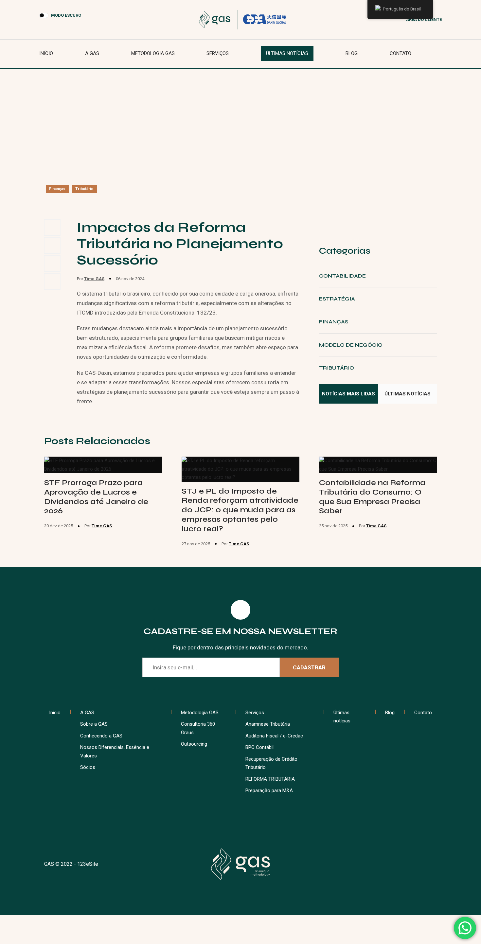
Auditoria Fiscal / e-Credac (274, 736)
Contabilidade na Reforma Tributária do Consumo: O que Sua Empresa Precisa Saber (372, 497)
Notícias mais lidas (348, 394)
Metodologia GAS (153, 53)
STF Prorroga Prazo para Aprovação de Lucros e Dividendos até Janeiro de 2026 (96, 497)
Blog (352, 53)
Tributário (84, 189)
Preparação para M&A (269, 790)
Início (46, 53)
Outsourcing (194, 744)
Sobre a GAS (94, 724)
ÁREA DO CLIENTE (424, 19)
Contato (400, 53)
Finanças (57, 189)
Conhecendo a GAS (101, 736)
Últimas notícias (287, 53)
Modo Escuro (66, 15)
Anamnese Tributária (267, 724)
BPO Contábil (259, 747)
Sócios (87, 767)
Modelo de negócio (351, 345)
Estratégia (337, 299)
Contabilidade (342, 276)
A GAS (92, 53)
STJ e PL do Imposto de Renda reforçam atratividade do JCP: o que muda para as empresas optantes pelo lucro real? (240, 510)
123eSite (87, 864)
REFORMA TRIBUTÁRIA (270, 779)
